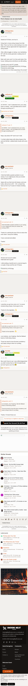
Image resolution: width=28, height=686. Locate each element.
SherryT (6, 489)
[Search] (26, 2)
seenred (6, 472)
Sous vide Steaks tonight (10, 559)
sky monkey (7, 504)
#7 (26, 301)
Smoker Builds (14, 513)
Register (5, 668)
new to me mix (8, 457)
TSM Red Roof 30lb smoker (11, 494)
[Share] (25, 36)
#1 (26, 36)
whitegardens (5, 21)
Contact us (5, 655)
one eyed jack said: (6, 222)
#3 (26, 121)
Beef (10, 489)
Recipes (17, 649)
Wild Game (11, 459)
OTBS (4, 553)
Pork (10, 472)
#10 (26, 397)
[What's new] (23, 2)
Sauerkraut (6, 547)
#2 (26, 101)
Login (4, 665)
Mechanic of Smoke (9, 466)
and (8, 111)
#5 (26, 218)
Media (16, 652)
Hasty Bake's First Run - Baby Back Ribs (15, 471)
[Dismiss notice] (25, 6)
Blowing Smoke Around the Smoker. (12, 556)
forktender (6, 479)
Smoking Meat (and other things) (19, 655)
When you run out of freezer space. (13, 478)
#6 (26, 254)
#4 (26, 171)
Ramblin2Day (7, 513)
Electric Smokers (17, 496)
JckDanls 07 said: (6, 125)
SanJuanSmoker (8, 496)
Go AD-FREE (8, 671)
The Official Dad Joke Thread (11, 541)
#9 (26, 357)
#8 (26, 319)
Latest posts (4, 533)
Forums (4, 652)
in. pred (6, 459)
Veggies (5, 551)
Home (4, 649)
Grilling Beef (6, 562)
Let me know (5, 12)
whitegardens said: (6, 401)
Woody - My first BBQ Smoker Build (13, 464)
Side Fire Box (18, 466)
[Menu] (2, 2)
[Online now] (3, 97)
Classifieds (17, 659)
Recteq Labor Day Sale (9, 536)
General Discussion (8, 539)
